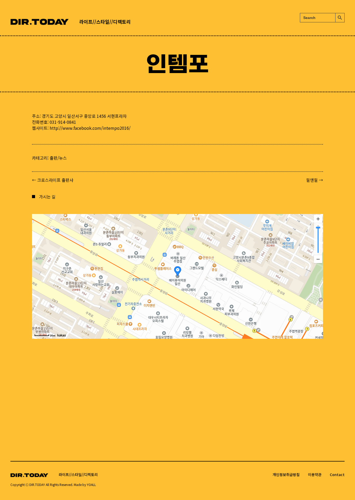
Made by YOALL (85, 484)
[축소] (318, 259)
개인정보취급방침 (286, 474)
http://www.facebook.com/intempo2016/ (90, 128)
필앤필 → (314, 180)
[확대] (318, 219)
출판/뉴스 (58, 158)
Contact (337, 474)
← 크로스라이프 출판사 (52, 180)
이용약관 (314, 474)
